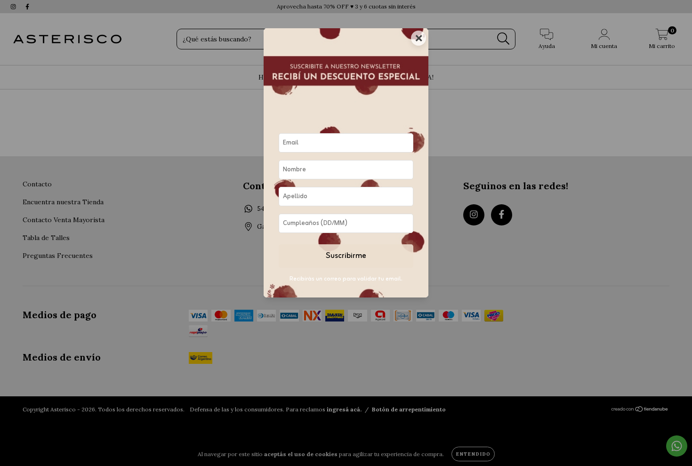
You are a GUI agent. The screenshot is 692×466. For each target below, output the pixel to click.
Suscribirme (346, 256)
